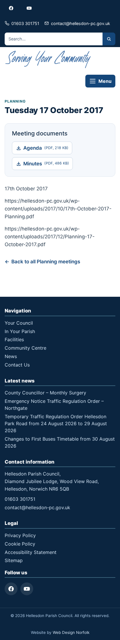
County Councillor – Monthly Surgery (45, 393)
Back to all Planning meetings (45, 261)
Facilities (14, 339)
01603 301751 (20, 499)
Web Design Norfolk (71, 632)
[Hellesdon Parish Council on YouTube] (29, 8)
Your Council (19, 323)
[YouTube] (26, 588)
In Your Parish (20, 331)
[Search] (109, 39)
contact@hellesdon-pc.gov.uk (37, 507)
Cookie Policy (20, 544)
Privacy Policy (20, 535)
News (11, 356)
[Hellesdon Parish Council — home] (48, 59)
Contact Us (17, 365)
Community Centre (25, 348)
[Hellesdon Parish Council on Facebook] (11, 8)
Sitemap (14, 560)
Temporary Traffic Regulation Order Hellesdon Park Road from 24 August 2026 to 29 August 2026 (56, 423)
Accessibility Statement (31, 552)
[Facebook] (11, 588)
